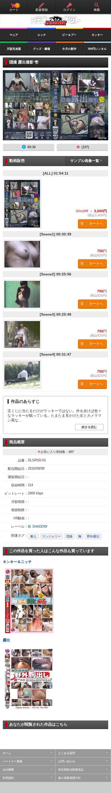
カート (14, 8)
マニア (14, 34)
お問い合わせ (66, 761)
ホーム (7, 753)
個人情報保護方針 (69, 777)
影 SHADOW (37, 526)
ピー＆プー (69, 34)
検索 (97, 10)
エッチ (41, 34)
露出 (6, 640)
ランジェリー (51, 536)
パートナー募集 (12, 761)
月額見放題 (14, 48)
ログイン (69, 10)
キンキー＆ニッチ (17, 562)
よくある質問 (66, 753)
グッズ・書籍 (41, 48)
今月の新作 (69, 48)
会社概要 (8, 769)
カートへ (96, 223)
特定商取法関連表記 (71, 769)
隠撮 (69, 536)
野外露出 (93, 536)
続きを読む (89, 427)
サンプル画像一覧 (84, 161)
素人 (33, 536)
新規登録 (41, 10)
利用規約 (8, 777)
